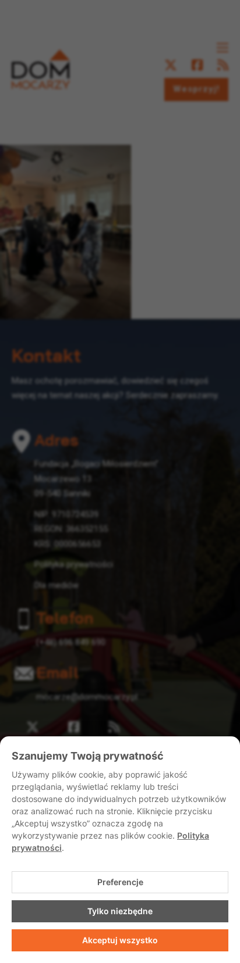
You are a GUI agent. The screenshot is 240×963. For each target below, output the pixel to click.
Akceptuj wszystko (120, 940)
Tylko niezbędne (120, 911)
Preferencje (120, 882)
